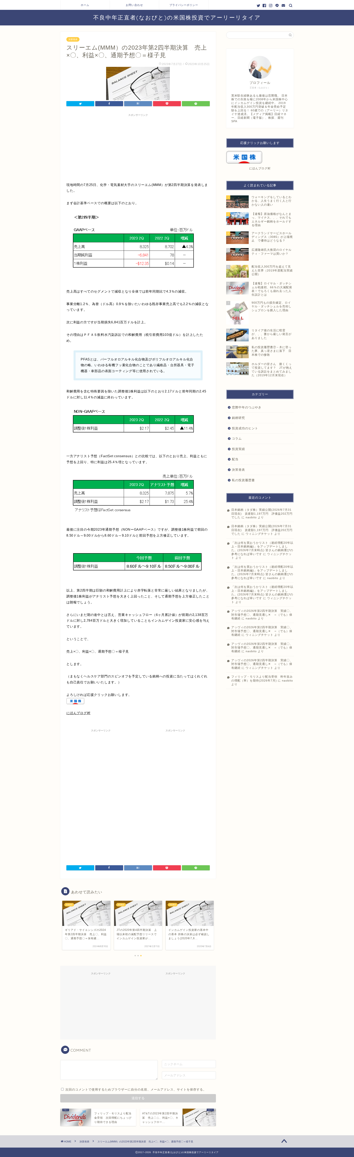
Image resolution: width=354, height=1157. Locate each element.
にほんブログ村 (78, 713)
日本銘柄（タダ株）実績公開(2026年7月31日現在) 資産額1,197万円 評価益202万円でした (262, 513)
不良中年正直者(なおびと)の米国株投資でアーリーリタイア (177, 17)
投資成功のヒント (245, 428)
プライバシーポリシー (183, 5)
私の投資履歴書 (243, 480)
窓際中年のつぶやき (246, 407)
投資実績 (238, 449)
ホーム (85, 5)
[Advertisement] (138, 147)
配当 (235, 459)
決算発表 (72, 39)
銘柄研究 (238, 417)
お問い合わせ (134, 5)
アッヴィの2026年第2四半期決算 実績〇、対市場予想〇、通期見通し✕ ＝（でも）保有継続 (262, 614)
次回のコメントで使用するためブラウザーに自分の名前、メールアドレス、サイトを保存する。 (135, 1089)
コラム (237, 438)
